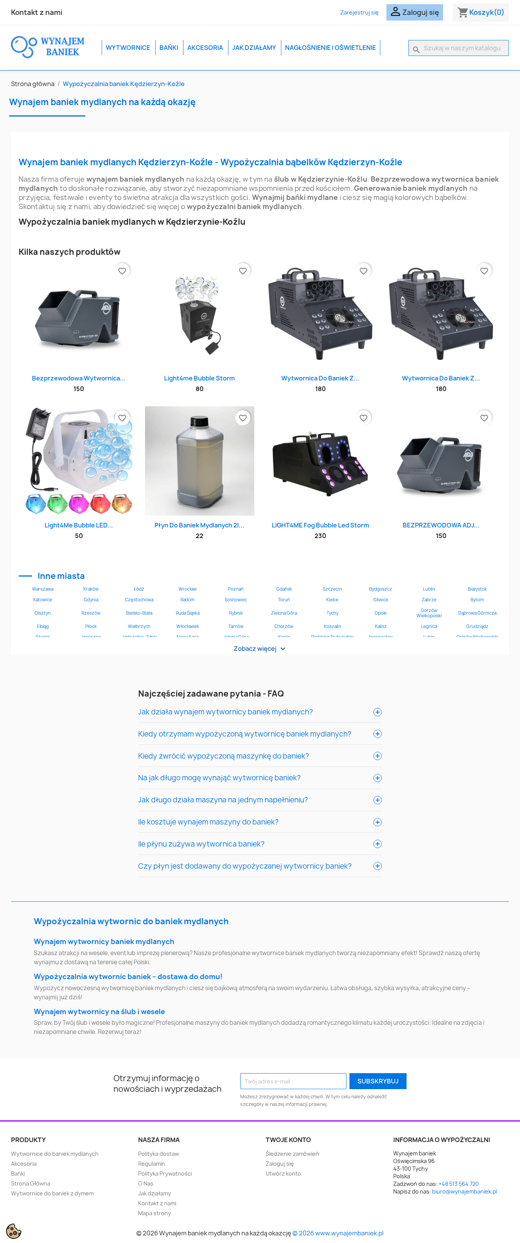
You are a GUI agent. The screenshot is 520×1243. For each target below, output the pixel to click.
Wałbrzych (139, 626)
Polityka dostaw (158, 1153)
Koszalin (332, 626)
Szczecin (332, 589)
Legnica (429, 626)
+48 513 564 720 (459, 1183)
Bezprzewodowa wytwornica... (79, 378)
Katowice (42, 599)
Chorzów (283, 626)
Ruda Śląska (187, 613)
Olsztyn (43, 613)
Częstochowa (139, 599)
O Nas (145, 1183)
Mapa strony (154, 1213)
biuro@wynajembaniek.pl (464, 1191)
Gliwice (380, 599)
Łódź (139, 589)
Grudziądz (477, 626)
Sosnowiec (236, 599)
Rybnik (236, 613)
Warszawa (42, 589)
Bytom (477, 599)
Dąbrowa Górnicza (477, 613)
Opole (381, 613)
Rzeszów (90, 613)
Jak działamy (254, 47)
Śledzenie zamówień (292, 1153)
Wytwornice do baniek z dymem (52, 1193)
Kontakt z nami (36, 12)
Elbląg (43, 626)
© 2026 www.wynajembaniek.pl (338, 1233)
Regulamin (151, 1163)
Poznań (236, 589)
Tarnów (236, 626)
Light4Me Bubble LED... (79, 525)
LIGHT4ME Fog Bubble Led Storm (320, 525)
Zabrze (429, 599)
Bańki (169, 47)
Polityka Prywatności (165, 1173)
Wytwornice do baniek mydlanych (55, 1153)
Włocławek (187, 626)
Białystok (477, 589)
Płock (91, 626)
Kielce (332, 599)
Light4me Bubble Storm (199, 378)
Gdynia (91, 599)
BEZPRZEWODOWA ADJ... (441, 525)
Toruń (284, 599)
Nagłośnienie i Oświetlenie (330, 47)
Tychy (332, 613)
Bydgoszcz (380, 589)
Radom (187, 599)
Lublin (429, 589)
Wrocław (188, 589)
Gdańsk (284, 589)
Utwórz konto (283, 1173)
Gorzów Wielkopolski (429, 613)
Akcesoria (205, 47)
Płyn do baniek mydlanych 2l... (199, 525)
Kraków (91, 589)
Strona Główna (30, 1183)
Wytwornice (128, 47)
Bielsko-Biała (139, 613)
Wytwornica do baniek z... (320, 378)
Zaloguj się (280, 1163)
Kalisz (381, 626)
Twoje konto (288, 1140)
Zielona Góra (284, 613)
